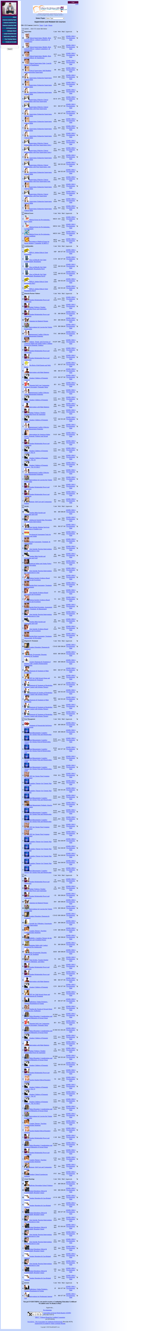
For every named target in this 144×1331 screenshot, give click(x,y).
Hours (50, 25)
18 (23, 47)
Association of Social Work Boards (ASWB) (57, 1313)
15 (23, 55)
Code (45, 25)
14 (23, 62)
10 (23, 77)
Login (76, 4)
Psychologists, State (71, 38)
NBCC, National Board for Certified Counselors (50, 1317)
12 (23, 70)
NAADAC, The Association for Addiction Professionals (45, 1322)
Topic (41, 25)
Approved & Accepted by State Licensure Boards (50, 1323)
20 (23, 38)
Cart (73, 2)
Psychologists (47, 1310)
